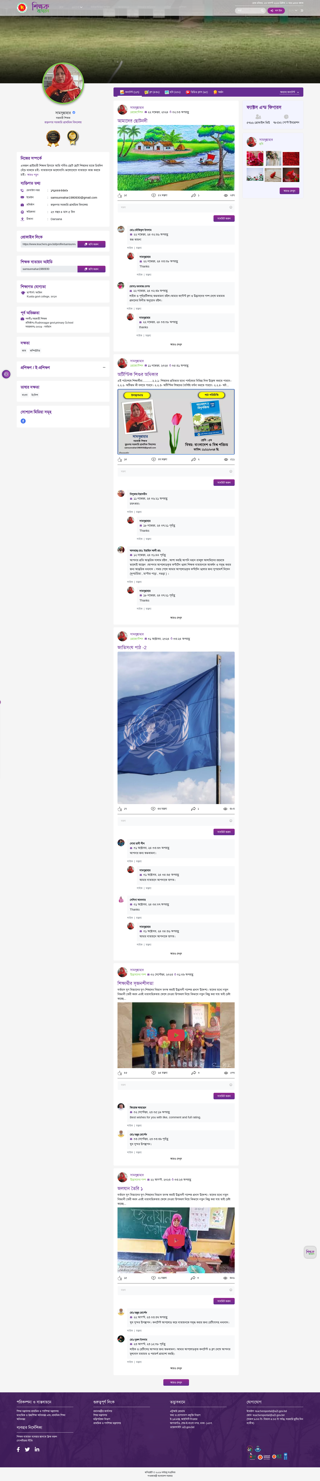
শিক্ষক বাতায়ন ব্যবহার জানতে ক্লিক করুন (37, 1436)
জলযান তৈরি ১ (130, 1188)
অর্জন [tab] (220, 92)
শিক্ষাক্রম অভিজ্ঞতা (147, 7)
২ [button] (198, 459)
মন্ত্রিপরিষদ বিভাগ (101, 1419)
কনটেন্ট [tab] (131, 92)
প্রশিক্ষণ (182, 7)
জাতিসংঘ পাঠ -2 (132, 647)
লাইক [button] (130, 247)
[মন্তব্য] (176, 207)
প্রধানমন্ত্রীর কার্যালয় (102, 1411)
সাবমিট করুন (224, 218)
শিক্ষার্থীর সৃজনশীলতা (136, 983)
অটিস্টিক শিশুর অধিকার (138, 374)
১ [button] (198, 195)
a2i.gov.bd (188, 1427)
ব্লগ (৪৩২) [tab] (154, 92)
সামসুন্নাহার (137, 107)
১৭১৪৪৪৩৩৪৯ (59, 190)
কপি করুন (93, 244)
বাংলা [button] (292, 10)
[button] (120, 195)
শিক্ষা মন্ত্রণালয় (100, 1415)
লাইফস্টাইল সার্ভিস (100, 7)
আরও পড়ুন (32, 174)
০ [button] (198, 1072)
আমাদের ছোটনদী (133, 120)
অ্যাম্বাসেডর (123, 7)
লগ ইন (278, 10)
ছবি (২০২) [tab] (174, 92)
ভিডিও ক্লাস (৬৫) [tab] (199, 92)
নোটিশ (167, 7)
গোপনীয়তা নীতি (25, 1440)
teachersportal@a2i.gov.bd (271, 1411)
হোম (61, 7)
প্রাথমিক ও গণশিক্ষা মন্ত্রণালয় (107, 1423)
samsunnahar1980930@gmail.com (74, 197)
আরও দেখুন (176, 344)
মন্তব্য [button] (139, 247)
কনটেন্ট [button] (76, 7)
